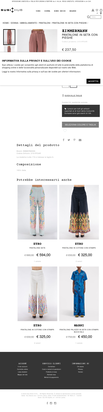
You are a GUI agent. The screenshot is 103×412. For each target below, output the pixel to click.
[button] (93, 81)
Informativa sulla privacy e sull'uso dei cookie (37, 71)
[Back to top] (95, 404)
